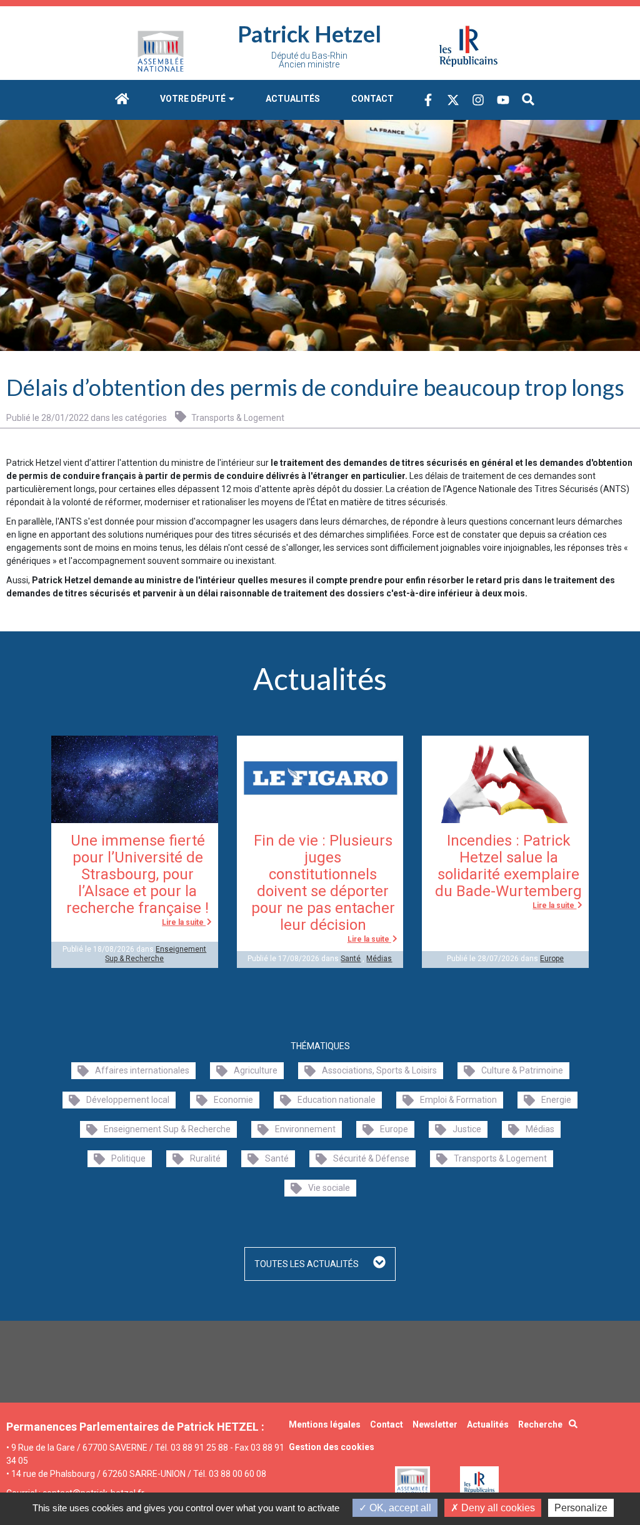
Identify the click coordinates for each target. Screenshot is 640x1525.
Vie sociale (329, 1188)
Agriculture (256, 1070)
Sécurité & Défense (371, 1158)
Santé (351, 958)
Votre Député (194, 99)
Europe (552, 958)
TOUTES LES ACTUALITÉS (307, 1264)
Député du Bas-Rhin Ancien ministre (309, 60)
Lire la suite (184, 922)
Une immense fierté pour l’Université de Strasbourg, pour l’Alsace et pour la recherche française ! (137, 874)
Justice (466, 1129)
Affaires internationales (142, 1070)
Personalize (581, 1508)
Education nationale (337, 1100)
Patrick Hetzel (309, 33)
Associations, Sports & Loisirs (379, 1070)
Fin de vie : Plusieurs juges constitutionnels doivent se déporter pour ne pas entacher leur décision (323, 883)
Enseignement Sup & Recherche (155, 953)
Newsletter (435, 1424)
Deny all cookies (497, 1508)
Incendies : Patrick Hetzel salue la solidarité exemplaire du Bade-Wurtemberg (508, 866)
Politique (128, 1158)
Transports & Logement (236, 418)
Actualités (293, 99)
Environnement (305, 1129)
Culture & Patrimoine (522, 1070)
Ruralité (205, 1158)
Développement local (127, 1100)
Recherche (540, 1424)
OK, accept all (399, 1508)
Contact (372, 99)
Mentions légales (325, 1424)
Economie (233, 1100)
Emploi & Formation (458, 1100)
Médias (379, 958)
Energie (556, 1100)
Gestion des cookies (331, 1447)
